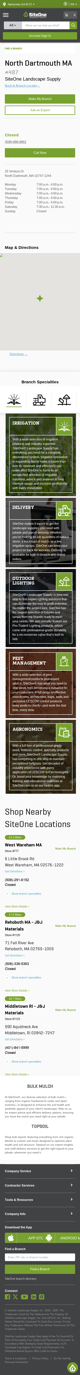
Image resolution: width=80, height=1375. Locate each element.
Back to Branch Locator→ (22, 85)
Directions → (19, 354)
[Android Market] (59, 1234)
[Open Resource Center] (72, 1367)
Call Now (40, 152)
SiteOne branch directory (21, 1278)
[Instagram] (42, 1298)
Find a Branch (15, 1249)
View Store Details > (17, 906)
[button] (20, 4)
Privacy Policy (40, 1358)
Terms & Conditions (16, 1358)
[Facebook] (8, 1298)
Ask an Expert (40, 110)
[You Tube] (25, 1298)
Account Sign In (40, 35)
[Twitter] (16, 1298)
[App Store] (21, 1234)
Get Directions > (15, 871)
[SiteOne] (35, 17)
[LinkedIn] (34, 1298)
